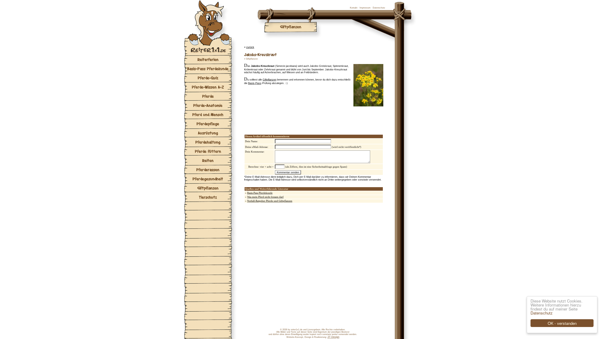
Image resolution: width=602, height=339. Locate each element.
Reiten (208, 160)
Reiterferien (208, 59)
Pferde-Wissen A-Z (208, 87)
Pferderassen (207, 169)
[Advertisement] (299, 116)
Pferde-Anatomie (207, 105)
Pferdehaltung (207, 142)
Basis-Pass (254, 83)
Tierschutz (208, 197)
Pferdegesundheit (208, 178)
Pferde (208, 96)
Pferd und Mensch (207, 114)
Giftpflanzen (207, 188)
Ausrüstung (208, 132)
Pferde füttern (208, 151)
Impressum (365, 8)
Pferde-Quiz (208, 77)
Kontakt (353, 8)
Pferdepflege (208, 123)
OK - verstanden (562, 323)
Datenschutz (542, 313)
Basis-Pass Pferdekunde (208, 68)
